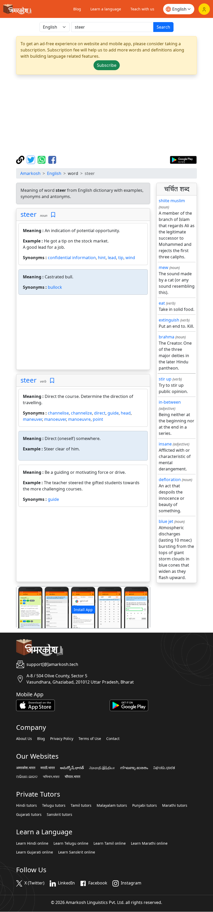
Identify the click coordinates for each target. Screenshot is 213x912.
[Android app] (129, 705)
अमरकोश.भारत (25, 768)
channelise (58, 413)
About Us (24, 739)
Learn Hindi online (32, 843)
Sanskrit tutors (59, 814)
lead (112, 257)
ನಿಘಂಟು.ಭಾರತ (164, 768)
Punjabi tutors (144, 805)
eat (162, 303)
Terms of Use (89, 739)
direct (99, 413)
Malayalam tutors (112, 805)
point (98, 419)
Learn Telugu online (71, 843)
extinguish (169, 320)
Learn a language (105, 8)
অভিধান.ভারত (51, 777)
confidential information (72, 257)
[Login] (204, 9)
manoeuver (55, 419)
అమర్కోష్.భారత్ (72, 768)
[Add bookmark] (53, 214)
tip (120, 257)
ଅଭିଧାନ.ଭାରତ (27, 777)
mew (163, 267)
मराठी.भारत (48, 768)
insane (165, 444)
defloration (170, 479)
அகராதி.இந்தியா (102, 768)
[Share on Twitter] (31, 159)
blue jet (166, 521)
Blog (77, 8)
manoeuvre (79, 419)
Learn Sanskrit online (76, 852)
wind (130, 257)
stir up (165, 379)
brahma (166, 337)
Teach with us (142, 8)
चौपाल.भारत (72, 777)
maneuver (32, 419)
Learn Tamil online (110, 843)
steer (29, 214)
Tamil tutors (81, 805)
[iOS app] (35, 705)
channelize (81, 413)
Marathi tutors (174, 805)
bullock (55, 287)
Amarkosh (30, 173)
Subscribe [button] (106, 65)
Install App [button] (83, 609)
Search (163, 27)
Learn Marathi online (149, 843)
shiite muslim (172, 201)
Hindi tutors (26, 805)
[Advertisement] (106, 115)
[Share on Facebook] (52, 159)
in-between (170, 402)
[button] (26, 607)
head (126, 413)
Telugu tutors (53, 805)
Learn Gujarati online (34, 852)
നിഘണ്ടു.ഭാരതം (134, 768)
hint (102, 257)
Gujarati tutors (29, 814)
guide (113, 413)
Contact (112, 739)
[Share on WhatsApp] (42, 159)
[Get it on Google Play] (183, 159)
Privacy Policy (61, 739)
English (54, 173)
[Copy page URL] (21, 159)
